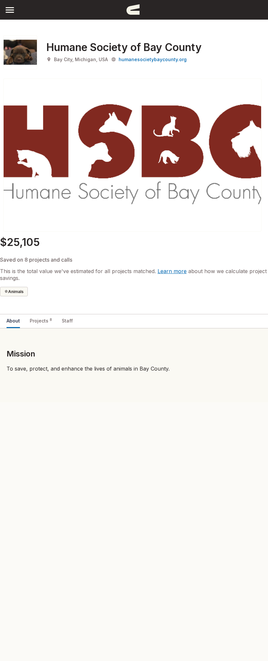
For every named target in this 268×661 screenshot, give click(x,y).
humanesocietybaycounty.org (153, 59)
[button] (10, 9)
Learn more (172, 271)
